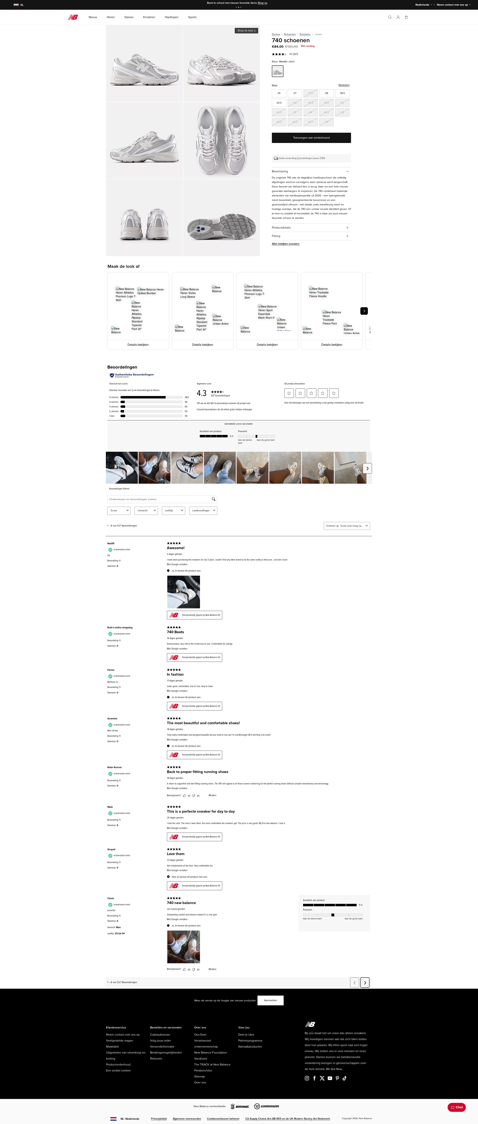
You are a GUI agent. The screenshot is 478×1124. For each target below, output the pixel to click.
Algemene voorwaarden (187, 1118)
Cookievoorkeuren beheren (223, 1118)
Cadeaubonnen (160, 1035)
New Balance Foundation (210, 1052)
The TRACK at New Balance (212, 1064)
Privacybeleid (159, 1118)
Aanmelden (270, 1000)
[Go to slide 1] (237, 7)
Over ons (200, 1082)
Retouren (156, 1058)
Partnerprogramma (250, 1041)
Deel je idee (246, 1035)
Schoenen (290, 34)
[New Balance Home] (74, 17)
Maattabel (344, 85)
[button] (398, 17)
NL (130, 1118)
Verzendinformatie (162, 1046)
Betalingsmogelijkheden (166, 1052)
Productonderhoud (118, 1064)
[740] (144, 63)
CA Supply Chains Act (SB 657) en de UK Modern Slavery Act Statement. (287, 1118)
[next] (364, 311)
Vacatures (200, 1058)
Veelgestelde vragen (119, 1041)
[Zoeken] (390, 17)
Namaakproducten (250, 1046)
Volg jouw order (160, 1041)
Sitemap (199, 1076)
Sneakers (305, 34)
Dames (276, 34)
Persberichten (203, 1070)
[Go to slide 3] (241, 7)
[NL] (14, 4)
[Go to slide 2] (239, 7)
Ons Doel (200, 1035)
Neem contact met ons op (123, 1035)
